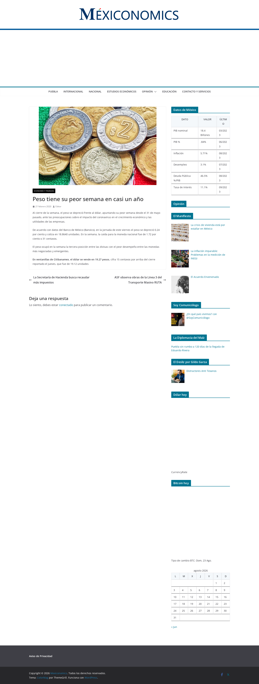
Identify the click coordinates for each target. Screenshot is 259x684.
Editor (58, 206)
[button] (155, 91)
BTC (192, 560)
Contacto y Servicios (196, 91)
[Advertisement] (129, 60)
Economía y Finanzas (44, 191)
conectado (66, 305)
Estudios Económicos (121, 91)
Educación (169, 91)
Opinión (147, 91)
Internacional (73, 91)
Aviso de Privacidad (40, 656)
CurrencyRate (179, 472)
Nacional (95, 91)
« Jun (174, 627)
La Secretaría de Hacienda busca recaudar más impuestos (61, 279)
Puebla (53, 91)
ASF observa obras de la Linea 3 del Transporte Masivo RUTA (138, 279)
